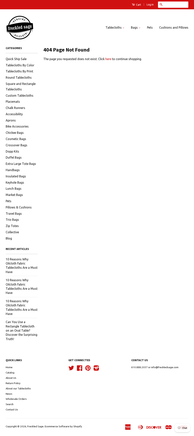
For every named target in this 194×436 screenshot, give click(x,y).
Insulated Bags (16, 176)
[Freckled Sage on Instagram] (96, 369)
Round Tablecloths (19, 77)
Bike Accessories (17, 126)
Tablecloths (114, 27)
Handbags (13, 170)
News (9, 393)
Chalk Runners (15, 108)
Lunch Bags (13, 188)
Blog (9, 238)
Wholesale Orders (16, 398)
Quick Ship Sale (16, 59)
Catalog (10, 372)
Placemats (13, 101)
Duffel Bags (14, 157)
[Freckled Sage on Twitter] (71, 369)
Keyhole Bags (15, 182)
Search (9, 404)
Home (9, 367)
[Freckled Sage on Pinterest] (88, 369)
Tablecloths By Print (19, 71)
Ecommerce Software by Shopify (63, 426)
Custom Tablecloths (19, 95)
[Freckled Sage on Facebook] (79, 369)
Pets (150, 27)
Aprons (11, 120)
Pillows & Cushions (19, 207)
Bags (134, 27)
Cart (138, 4)
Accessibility (14, 114)
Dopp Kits (12, 151)
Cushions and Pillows (173, 27)
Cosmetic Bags (16, 139)
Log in (150, 4)
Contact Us (12, 409)
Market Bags (14, 194)
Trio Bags (12, 219)
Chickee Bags (15, 132)
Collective (12, 232)
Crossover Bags (16, 145)
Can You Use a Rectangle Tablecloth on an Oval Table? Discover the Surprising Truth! (21, 330)
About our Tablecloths (18, 388)
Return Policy (13, 383)
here (108, 59)
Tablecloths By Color (20, 65)
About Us (11, 377)
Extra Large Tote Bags (21, 163)
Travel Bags (14, 213)
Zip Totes (12, 226)
